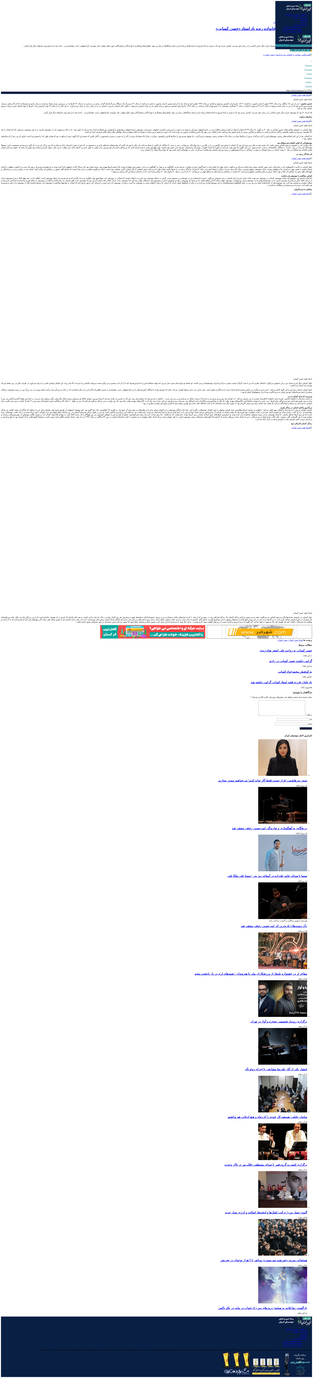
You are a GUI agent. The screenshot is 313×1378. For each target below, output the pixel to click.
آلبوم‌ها (304, 20)
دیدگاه (309, 715)
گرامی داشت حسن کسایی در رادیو (290, 661)
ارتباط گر (303, 22)
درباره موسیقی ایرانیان (293, 27)
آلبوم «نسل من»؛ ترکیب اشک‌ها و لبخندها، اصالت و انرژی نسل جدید (266, 1212)
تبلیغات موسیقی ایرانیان (292, 31)
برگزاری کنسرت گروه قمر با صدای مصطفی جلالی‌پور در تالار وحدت (265, 1164)
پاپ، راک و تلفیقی (300, 17)
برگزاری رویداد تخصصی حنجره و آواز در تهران (278, 1021)
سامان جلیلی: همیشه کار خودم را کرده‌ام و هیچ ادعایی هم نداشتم (267, 1117)
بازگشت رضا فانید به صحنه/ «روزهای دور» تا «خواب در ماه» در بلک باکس (262, 1308)
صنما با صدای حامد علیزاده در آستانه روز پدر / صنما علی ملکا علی (267, 875)
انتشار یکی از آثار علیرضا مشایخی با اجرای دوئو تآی (276, 1069)
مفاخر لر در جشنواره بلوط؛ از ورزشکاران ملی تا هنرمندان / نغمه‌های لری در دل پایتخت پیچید (251, 973)
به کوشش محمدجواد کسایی (295, 671)
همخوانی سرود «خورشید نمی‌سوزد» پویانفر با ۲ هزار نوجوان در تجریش (263, 1260)
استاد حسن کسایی (295, 640)
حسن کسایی (282, 640)
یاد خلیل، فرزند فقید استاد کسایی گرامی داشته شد (281, 682)
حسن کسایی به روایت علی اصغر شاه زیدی (286, 650)
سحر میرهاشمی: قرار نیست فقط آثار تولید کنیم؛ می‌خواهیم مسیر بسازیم (262, 780)
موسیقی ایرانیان (300, 24)
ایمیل (310, 724)
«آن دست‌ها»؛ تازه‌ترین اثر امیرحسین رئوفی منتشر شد (274, 926)
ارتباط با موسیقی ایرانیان (292, 29)
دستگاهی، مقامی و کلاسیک (296, 15)
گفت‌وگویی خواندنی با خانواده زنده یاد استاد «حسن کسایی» (264, 28)
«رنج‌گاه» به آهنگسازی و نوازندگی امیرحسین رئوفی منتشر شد (269, 828)
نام (311, 719)
